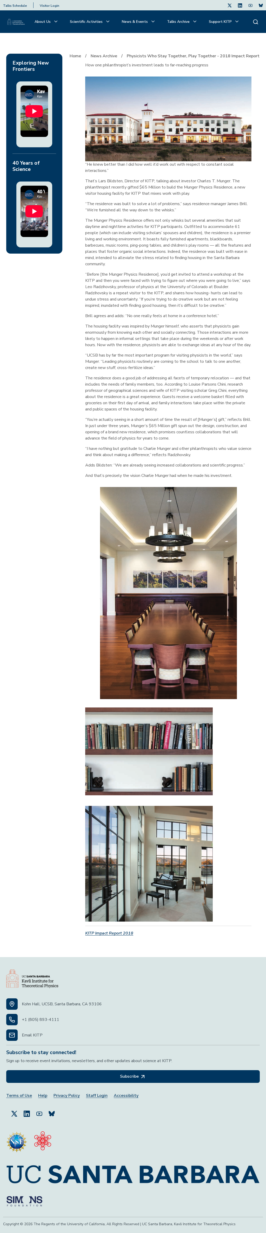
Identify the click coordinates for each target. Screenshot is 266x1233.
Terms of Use (19, 1095)
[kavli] (42, 1139)
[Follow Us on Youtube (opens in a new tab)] (250, 5)
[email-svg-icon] (12, 1035)
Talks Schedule (15, 5)
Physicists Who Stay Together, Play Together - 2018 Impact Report (193, 56)
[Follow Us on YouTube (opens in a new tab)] (39, 1111)
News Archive (104, 56)
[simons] (24, 1199)
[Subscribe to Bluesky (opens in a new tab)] (52, 1111)
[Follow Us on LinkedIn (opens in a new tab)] (240, 5)
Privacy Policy (67, 1095)
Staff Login (97, 1095)
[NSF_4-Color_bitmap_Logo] (16, 1139)
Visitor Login (49, 5)
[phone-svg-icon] (12, 1019)
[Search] (255, 21)
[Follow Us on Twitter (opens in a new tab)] (230, 5)
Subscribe (130, 1076)
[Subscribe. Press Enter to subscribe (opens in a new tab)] (261, 5)
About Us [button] (43, 21)
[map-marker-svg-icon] (12, 1004)
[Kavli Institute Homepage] (16, 21)
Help (42, 1095)
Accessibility (126, 1095)
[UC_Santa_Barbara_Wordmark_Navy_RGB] (133, 1172)
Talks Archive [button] (179, 21)
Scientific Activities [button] (87, 21)
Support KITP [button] (221, 21)
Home (75, 56)
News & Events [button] (135, 21)
